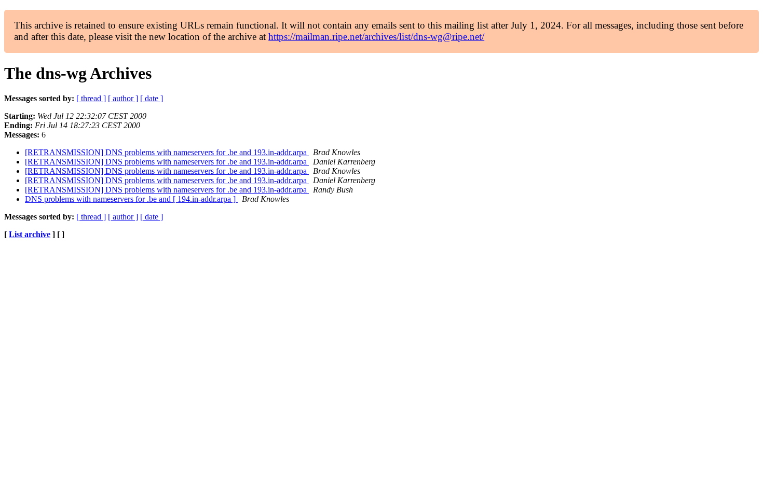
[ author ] (123, 98)
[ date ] (151, 98)
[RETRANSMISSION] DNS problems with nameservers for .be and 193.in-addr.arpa (167, 152)
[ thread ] (91, 98)
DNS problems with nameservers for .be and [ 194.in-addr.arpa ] (131, 199)
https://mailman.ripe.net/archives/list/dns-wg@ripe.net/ (376, 36)
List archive (29, 234)
